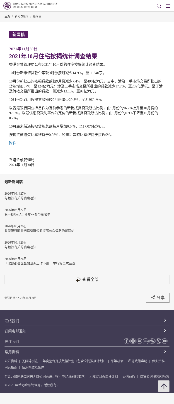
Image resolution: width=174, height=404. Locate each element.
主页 (7, 16)
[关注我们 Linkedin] (139, 341)
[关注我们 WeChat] (152, 341)
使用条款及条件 (33, 367)
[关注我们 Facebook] (127, 341)
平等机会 (117, 361)
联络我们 (12, 321)
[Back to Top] (163, 386)
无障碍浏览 (30, 361)
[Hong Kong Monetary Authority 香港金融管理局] (30, 6)
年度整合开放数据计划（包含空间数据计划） (74, 361)
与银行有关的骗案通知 (20, 198)
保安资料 (158, 361)
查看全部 (90, 279)
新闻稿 (37, 16)
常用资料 (12, 352)
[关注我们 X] (158, 341)
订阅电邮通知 (15, 331)
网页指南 (11, 367)
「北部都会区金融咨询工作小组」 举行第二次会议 (40, 263)
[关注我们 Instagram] (133, 341)
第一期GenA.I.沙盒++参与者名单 (27, 214)
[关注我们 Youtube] (165, 341)
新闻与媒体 (21, 16)
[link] (159, 5)
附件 (12, 143)
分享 (161, 297)
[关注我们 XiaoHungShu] (146, 341)
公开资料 (11, 361)
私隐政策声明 (137, 361)
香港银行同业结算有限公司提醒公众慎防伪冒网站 (39, 230)
